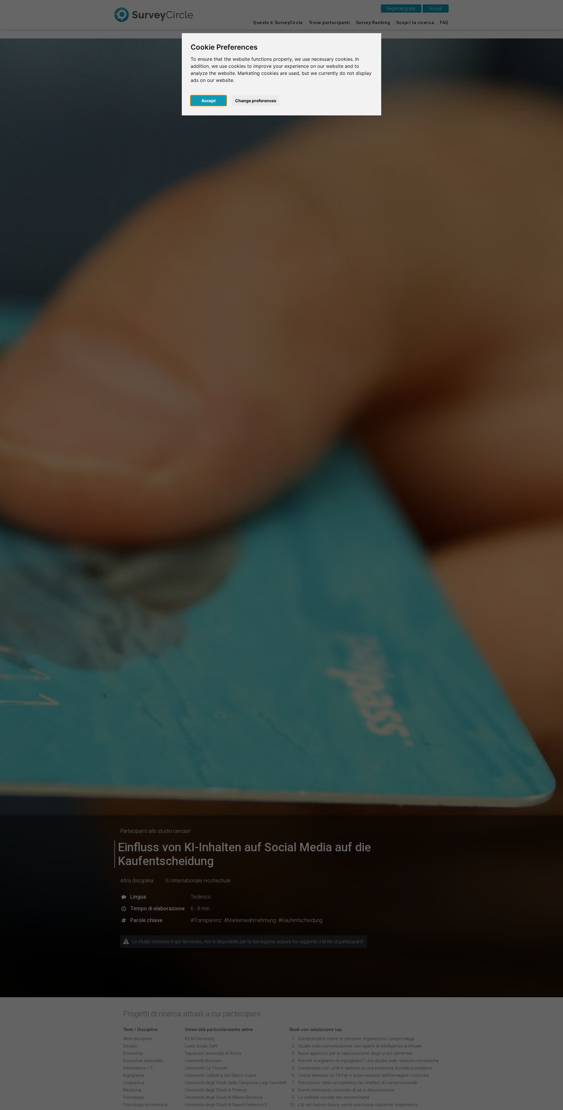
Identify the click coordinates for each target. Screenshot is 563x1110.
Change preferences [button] (255, 100)
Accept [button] (208, 100)
